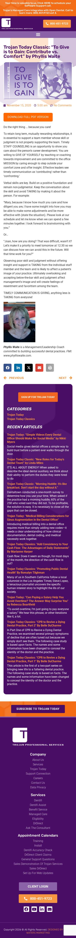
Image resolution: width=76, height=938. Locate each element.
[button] (38, 34)
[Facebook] (26, 909)
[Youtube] (34, 909)
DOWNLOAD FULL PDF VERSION (28, 117)
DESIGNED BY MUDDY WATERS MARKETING (49, 931)
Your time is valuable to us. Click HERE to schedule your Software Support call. (38, 4)
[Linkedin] (42, 909)
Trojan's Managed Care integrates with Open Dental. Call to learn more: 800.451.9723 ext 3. (38, 11)
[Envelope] (49, 909)
